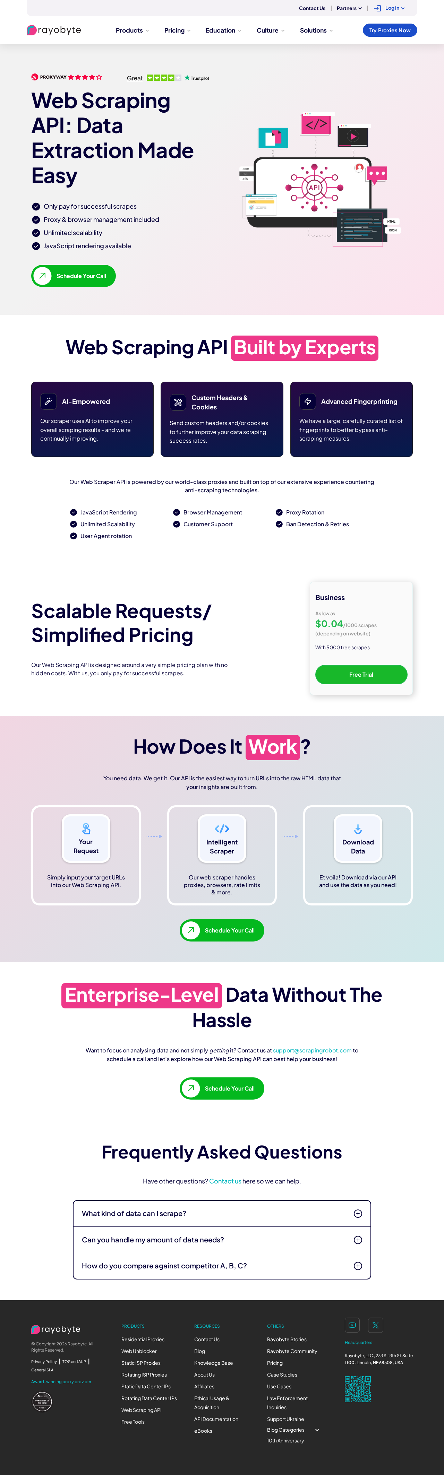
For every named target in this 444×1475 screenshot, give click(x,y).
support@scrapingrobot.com (312, 1050)
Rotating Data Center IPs (149, 1398)
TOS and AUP (74, 1361)
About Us (204, 1375)
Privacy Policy (44, 1361)
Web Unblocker (139, 1351)
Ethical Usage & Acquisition (211, 1402)
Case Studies (282, 1375)
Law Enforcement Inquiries (287, 1402)
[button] (349, 8)
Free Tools (133, 1422)
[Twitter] (375, 1325)
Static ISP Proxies (141, 1363)
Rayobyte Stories (287, 1339)
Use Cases (279, 1386)
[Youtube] (352, 1325)
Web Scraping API (141, 1410)
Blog (199, 1351)
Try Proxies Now (390, 30)
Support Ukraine (285, 1419)
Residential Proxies (142, 1339)
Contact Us (207, 1339)
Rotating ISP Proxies (144, 1375)
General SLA (42, 1370)
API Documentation (216, 1419)
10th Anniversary (285, 1440)
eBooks (203, 1431)
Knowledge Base (213, 1363)
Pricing (275, 1363)
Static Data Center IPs (146, 1386)
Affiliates (204, 1386)
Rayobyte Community (292, 1351)
